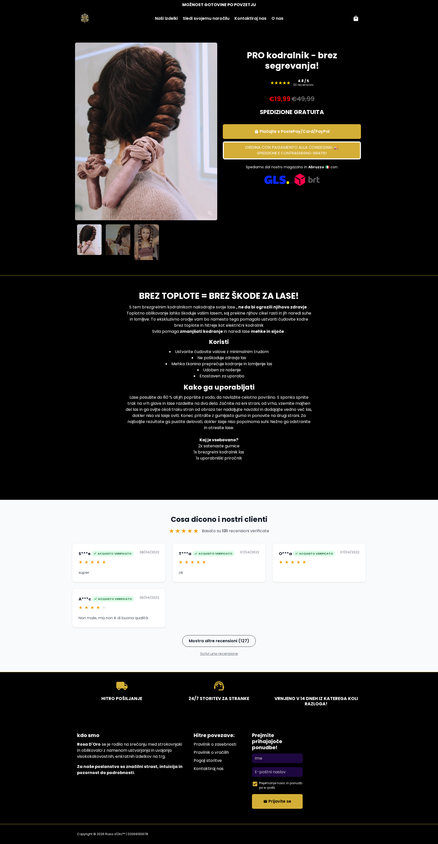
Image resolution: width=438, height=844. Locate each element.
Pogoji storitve (208, 760)
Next (208, 131)
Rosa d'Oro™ (115, 834)
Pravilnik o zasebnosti (215, 744)
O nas (277, 18)
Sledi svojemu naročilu (206, 18)
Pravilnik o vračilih (211, 752)
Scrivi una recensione (219, 653)
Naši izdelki (166, 18)
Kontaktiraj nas (250, 18)
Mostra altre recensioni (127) (219, 641)
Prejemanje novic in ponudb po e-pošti (280, 785)
